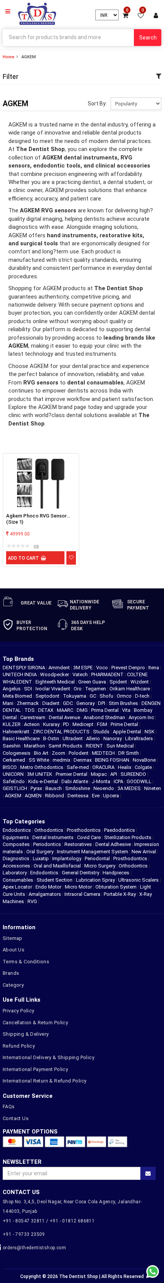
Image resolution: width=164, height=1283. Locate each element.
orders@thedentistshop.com (34, 1247)
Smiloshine (78, 788)
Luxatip (41, 858)
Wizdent (140, 682)
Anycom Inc (142, 717)
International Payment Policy (35, 1069)
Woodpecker (55, 674)
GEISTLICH (15, 788)
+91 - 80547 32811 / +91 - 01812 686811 (49, 1221)
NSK (150, 731)
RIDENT (95, 746)
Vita (127, 710)
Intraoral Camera (82, 894)
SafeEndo (14, 781)
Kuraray (52, 724)
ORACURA (104, 767)
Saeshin (12, 746)
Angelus (12, 689)
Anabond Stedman (105, 717)
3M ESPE (83, 667)
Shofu (107, 696)
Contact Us (16, 1118)
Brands (11, 973)
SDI (28, 689)
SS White (39, 760)
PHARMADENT (108, 674)
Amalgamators (45, 894)
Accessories (16, 866)
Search (148, 37)
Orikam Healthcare (130, 689)
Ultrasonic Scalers (138, 880)
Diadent (51, 703)
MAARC (65, 710)
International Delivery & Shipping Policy (48, 1057)
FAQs (9, 1106)
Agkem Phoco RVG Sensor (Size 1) (36, 519)
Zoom (59, 753)
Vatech (80, 674)
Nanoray (113, 738)
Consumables (18, 880)
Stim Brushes (124, 703)
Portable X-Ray (120, 894)
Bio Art (42, 753)
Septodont (48, 696)
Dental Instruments (53, 837)
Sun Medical (120, 746)
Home (8, 56)
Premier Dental (72, 774)
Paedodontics (119, 830)
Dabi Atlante (75, 781)
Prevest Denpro (128, 667)
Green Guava (92, 682)
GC (93, 696)
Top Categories (24, 821)
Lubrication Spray (95, 880)
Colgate (144, 767)
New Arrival (144, 851)
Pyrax (37, 788)
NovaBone (145, 760)
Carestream (33, 717)
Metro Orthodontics (42, 767)
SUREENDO (134, 774)
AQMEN (34, 795)
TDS (30, 710)
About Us (13, 950)
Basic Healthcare (22, 738)
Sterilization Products (127, 837)
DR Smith (129, 753)
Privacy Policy (18, 1011)
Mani (8, 703)
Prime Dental (125, 724)
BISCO (10, 767)
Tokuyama (75, 696)
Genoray (86, 703)
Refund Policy (19, 1046)
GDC (68, 703)
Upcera (111, 795)
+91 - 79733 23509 (24, 1234)
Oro (78, 689)
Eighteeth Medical (55, 682)
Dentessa (79, 795)
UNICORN (14, 774)
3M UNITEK (40, 774)
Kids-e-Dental (43, 781)
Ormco (125, 696)
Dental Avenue (65, 717)
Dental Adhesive (113, 844)
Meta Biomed (18, 696)
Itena (154, 667)
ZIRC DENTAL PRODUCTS (62, 731)
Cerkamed (14, 760)
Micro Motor (78, 887)
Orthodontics (48, 830)
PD (66, 724)
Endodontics (17, 830)
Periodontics (47, 844)
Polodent (79, 753)
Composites (16, 844)
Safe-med (78, 767)
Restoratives (78, 844)
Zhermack (28, 703)
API (114, 774)
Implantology (66, 858)
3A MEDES (129, 788)
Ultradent (73, 738)
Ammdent (59, 667)
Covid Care (89, 837)
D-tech (143, 696)
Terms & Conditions (26, 961)
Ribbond (55, 795)
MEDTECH (104, 753)
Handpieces (116, 873)
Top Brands (18, 658)
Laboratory (15, 873)
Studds (102, 731)
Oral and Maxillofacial (57, 866)
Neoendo (104, 788)
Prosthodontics (84, 830)
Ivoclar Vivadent (53, 689)
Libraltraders (139, 738)
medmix (62, 760)
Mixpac (99, 774)
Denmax (83, 760)
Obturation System (116, 887)
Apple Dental (127, 731)
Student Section (54, 880)
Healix (125, 767)
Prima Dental (105, 710)
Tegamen (96, 689)
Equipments (16, 837)
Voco (102, 667)
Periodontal (97, 858)
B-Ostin (51, 738)
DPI (102, 703)
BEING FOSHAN (112, 760)
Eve (96, 795)
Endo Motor (48, 887)
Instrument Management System (92, 851)
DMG (83, 710)
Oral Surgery (39, 851)
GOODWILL (140, 781)
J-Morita (101, 781)
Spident (118, 682)
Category (13, 985)
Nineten (152, 788)
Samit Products (66, 746)
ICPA (119, 781)
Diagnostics (16, 858)
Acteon (32, 724)
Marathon (35, 746)
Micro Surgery (99, 866)
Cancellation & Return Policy (35, 1022)
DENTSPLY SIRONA (24, 667)
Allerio (93, 738)
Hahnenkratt (17, 731)
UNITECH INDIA (20, 674)
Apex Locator (17, 887)
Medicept (83, 724)
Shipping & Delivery (26, 1034)
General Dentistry (80, 873)
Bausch (54, 788)
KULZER (12, 724)
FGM (102, 724)
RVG (32, 901)
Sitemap (13, 938)
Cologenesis (17, 753)
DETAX (46, 710)
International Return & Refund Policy (44, 1081)
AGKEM (14, 795)
